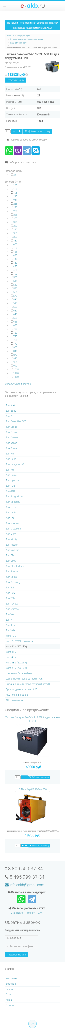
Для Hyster (11, 475)
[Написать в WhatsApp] (21, 899)
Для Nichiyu (12, 539)
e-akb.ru (10, 36)
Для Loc (10, 518)
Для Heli (10, 469)
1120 (16, 373)
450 (15, 262)
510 (15, 281)
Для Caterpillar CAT (16, 421)
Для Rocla (11, 577)
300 (15, 218)
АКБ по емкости (15, 700)
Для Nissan (12, 544)
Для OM (10, 555)
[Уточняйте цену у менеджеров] (26, 74)
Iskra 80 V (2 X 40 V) (16, 668)
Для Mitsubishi (13, 528)
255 (15, 203)
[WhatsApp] (9, 150)
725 (15, 336)
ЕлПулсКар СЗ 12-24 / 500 (32, 789)
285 (15, 214)
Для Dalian (11, 443)
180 (15, 189)
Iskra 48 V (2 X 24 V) (16, 662)
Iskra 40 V (11, 657)
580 (15, 299)
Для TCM (11, 593)
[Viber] (18, 150)
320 (15, 222)
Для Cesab (11, 426)
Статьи (10, 1005)
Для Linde (11, 512)
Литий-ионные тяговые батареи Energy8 (28, 684)
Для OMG (11, 560)
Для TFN (10, 598)
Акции (9, 1000)
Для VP (10, 619)
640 (15, 314)
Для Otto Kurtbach (15, 566)
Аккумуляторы (23, 36)
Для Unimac (12, 609)
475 (15, 266)
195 (15, 192)
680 (15, 325)
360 (15, 237)
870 (15, 354)
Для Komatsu (13, 502)
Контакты (11, 978)
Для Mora (11, 534)
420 (15, 248)
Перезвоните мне (16, 954)
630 (15, 310)
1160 (16, 377)
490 (15, 273)
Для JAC (10, 491)
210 (15, 196)
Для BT (10, 416)
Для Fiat (10, 453)
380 (15, 240)
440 (15, 259)
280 (15, 211)
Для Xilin (10, 625)
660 (15, 318)
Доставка (11, 983)
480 (15, 270)
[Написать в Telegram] (32, 899)
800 (15, 347)
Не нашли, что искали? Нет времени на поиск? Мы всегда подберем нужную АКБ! (32, 25)
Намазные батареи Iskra (19, 673)
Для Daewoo (12, 437)
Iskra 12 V (11, 635)
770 (15, 343)
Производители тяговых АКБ (22, 689)
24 (14, 174)
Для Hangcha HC (15, 464)
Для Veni (10, 614)
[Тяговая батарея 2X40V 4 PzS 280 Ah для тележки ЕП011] (32, 742)
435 (15, 255)
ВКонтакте (17, 912)
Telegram (30, 912)
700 (15, 329)
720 (15, 332)
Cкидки (10, 989)
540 (15, 284)
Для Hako (11, 459)
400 (15, 244)
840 (15, 351)
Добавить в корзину (38, 131)
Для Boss (11, 410)
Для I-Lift (10, 485)
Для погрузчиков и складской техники (26, 39)
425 (15, 251)
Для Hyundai (12, 480)
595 (15, 303)
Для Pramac (12, 571)
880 (15, 358)
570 (15, 296)
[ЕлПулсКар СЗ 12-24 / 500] (32, 810)
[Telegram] (27, 150)
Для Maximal (13, 523)
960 (15, 362)
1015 (16, 369)
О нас (9, 994)
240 (15, 200)
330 (15, 226)
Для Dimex (11, 448)
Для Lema (11, 507)
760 (15, 340)
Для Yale (10, 630)
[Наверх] (32, 1024)
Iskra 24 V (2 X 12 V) (18, 43)
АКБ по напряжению (17, 694)
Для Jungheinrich (15, 496)
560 (15, 292)
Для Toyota (12, 603)
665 (15, 321)
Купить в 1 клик (15, 80)
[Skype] (36, 150)
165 (15, 185)
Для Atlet (10, 405)
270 (15, 207)
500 (15, 277)
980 (15, 366)
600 (15, 307)
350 (15, 233)
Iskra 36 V (11, 652)
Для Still (10, 587)
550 (15, 288)
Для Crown (12, 432)
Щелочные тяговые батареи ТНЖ (24, 678)
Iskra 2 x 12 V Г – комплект (20, 641)
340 (15, 229)
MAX (40, 912)
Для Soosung (13, 582)
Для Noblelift (12, 550)
